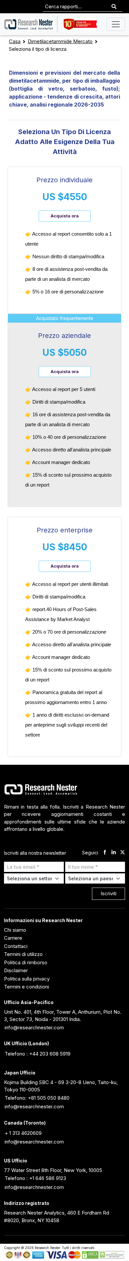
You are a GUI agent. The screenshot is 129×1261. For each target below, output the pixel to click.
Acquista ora (65, 215)
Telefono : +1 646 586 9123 (35, 1178)
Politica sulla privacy (27, 979)
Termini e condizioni (26, 987)
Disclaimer (16, 970)
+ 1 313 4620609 (23, 1133)
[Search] (113, 7)
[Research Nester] (29, 24)
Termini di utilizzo (23, 954)
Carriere (13, 938)
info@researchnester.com (34, 1027)
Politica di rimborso (25, 962)
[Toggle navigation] (116, 24)
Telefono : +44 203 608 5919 (37, 1054)
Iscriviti (108, 893)
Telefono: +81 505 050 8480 (37, 1098)
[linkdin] (113, 853)
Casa (15, 41)
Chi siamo (15, 930)
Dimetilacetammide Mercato (60, 41)
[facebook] (104, 853)
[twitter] (122, 853)
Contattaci (15, 946)
